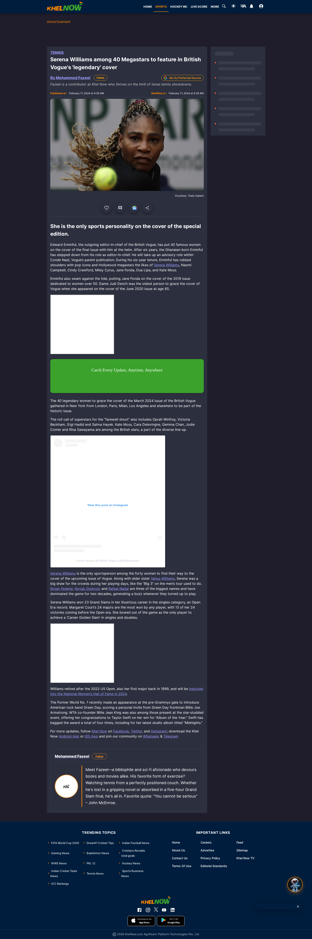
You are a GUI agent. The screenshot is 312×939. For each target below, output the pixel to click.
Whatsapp (151, 736)
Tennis (57, 52)
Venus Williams (163, 578)
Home (176, 842)
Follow (100, 77)
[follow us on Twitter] (156, 909)
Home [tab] (147, 6)
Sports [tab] (161, 6)
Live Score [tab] (199, 6)
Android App (69, 736)
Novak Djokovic (87, 588)
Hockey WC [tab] (178, 6)
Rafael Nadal (118, 588)
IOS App (91, 736)
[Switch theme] (233, 6)
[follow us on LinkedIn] (172, 909)
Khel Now (99, 731)
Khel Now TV (245, 858)
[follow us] (134, 208)
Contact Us (180, 858)
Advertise (207, 850)
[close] (298, 906)
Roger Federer (61, 588)
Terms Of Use (181, 866)
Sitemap (242, 850)
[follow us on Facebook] (139, 909)
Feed (239, 842)
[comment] (120, 208)
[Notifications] (251, 6)
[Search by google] (224, 7)
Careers (206, 842)
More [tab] (215, 6)
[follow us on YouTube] (164, 909)
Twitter (136, 731)
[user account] (261, 6)
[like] (106, 208)
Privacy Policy (210, 858)
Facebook (121, 731)
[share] (147, 208)
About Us (178, 850)
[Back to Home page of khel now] (65, 6)
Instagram (159, 731)
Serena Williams (166, 265)
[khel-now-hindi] (243, 7)
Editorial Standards (214, 866)
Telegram (170, 736)
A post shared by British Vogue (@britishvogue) (107, 560)
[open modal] (295, 884)
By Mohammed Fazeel (70, 78)
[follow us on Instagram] (147, 909)
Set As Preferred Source (185, 78)
